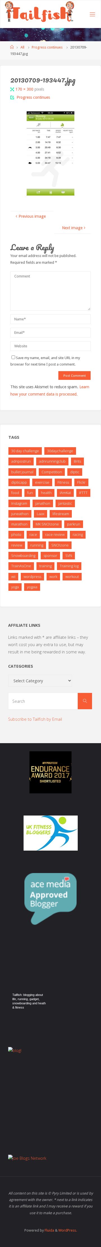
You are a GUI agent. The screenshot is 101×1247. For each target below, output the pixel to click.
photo (16, 534)
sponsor (50, 555)
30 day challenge (25, 450)
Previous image (32, 216)
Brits (77, 461)
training (45, 565)
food (15, 492)
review (16, 545)
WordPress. (67, 1230)
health (46, 492)
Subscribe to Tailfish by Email (35, 719)
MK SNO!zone (47, 524)
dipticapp (19, 482)
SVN (68, 555)
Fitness (63, 482)
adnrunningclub (52, 461)
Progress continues (47, 47)
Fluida (49, 1230)
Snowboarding (23, 555)
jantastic (65, 503)
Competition (52, 471)
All (22, 47)
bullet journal (22, 471)
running (36, 545)
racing (78, 534)
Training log (69, 565)
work (53, 576)
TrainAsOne (21, 565)
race (33, 534)
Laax (40, 513)
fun (30, 492)
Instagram (19, 503)
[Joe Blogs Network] (50, 1158)
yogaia (32, 586)
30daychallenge (60, 450)
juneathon (20, 513)
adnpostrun (21, 461)
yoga (15, 586)
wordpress (32, 576)
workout (72, 576)
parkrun (73, 524)
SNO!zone (60, 545)
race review (55, 534)
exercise (42, 482)
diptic (74, 471)
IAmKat (65, 492)
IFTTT (83, 492)
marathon (19, 524)
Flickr (81, 482)
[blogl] (50, 1075)
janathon (42, 503)
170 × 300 (25, 89)
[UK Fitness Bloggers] (50, 833)
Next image (72, 228)
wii (13, 576)
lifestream (60, 513)
